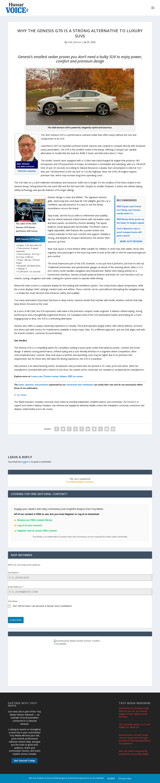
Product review (51, 376)
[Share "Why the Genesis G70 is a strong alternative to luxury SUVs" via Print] (113, 429)
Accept (111, 778)
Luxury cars (36, 376)
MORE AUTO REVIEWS (131, 241)
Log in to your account (29, 525)
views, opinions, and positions (33, 385)
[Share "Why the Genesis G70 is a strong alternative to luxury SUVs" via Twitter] (63, 429)
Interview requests (27, 171)
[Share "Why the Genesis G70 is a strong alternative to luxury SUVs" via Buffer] (94, 429)
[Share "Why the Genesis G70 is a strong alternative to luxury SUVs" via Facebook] (57, 429)
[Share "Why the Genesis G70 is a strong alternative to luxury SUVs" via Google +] (69, 429)
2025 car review (75, 376)
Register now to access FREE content (37, 530)
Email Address (16, 587)
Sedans (63, 376)
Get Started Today (24, 760)
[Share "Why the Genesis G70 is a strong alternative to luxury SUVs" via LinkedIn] (88, 429)
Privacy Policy (124, 778)
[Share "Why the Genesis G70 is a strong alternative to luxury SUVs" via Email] (107, 429)
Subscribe (16, 619)
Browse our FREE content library (34, 520)
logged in (26, 461)
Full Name (14, 572)
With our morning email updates (24, 565)
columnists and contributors (80, 385)
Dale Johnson (74, 42)
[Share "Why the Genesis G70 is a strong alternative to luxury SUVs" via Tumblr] (75, 429)
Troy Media (21, 395)
